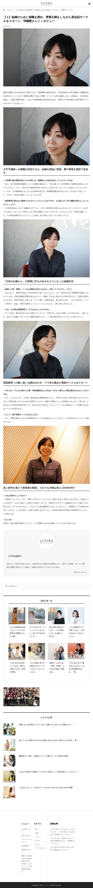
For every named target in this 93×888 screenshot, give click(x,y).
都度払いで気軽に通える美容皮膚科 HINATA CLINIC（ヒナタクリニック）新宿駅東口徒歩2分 (26, 864)
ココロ (37, 837)
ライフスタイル (39, 848)
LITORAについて (26, 830)
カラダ (37, 840)
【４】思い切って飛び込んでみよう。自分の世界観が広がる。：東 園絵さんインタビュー (62, 840)
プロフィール (79, 572)
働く (36, 829)
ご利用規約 (25, 846)
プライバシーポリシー (26, 841)
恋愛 (36, 833)
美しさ (37, 844)
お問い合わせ (25, 835)
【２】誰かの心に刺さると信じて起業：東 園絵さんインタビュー (62, 848)
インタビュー (12, 586)
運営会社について (26, 851)
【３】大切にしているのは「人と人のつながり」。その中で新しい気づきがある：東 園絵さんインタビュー (62, 831)
